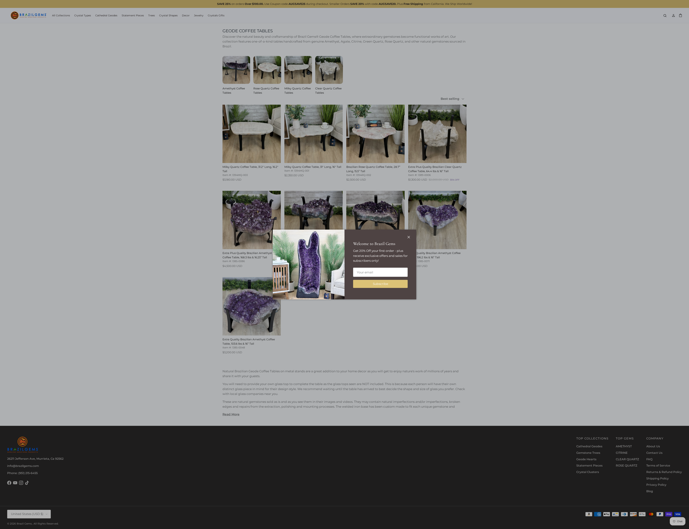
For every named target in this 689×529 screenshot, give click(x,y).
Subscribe (380, 284)
